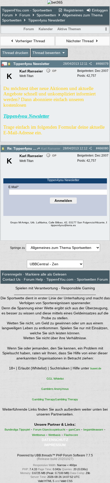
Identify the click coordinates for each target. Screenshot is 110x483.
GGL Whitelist (55, 378)
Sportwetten (46, 15)
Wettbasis (54, 434)
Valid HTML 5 (46, 480)
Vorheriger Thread (29, 41)
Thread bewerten (46, 53)
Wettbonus (39, 434)
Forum (24, 15)
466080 (103, 148)
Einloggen (99, 10)
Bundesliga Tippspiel (17, 429)
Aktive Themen (69, 29)
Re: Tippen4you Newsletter (28, 148)
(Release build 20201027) (55, 459)
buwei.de (95, 368)
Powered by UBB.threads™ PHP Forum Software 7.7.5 (55, 455)
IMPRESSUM (55, 445)
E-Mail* (13, 187)
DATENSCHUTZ (55, 440)
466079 (103, 63)
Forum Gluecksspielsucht (49, 429)
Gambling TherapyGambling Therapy (55, 399)
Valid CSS (66, 480)
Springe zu (17, 248)
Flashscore (71, 434)
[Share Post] (90, 63)
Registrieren (73, 10)
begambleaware (93, 429)
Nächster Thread (80, 41)
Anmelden (63, 201)
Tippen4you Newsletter (31, 64)
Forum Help (33, 279)
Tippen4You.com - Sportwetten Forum (77, 279)
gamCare (74, 429)
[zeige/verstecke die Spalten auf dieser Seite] (106, 29)
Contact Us (11, 279)
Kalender (46, 29)
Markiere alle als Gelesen (46, 274)
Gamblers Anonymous (55, 388)
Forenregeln (12, 274)
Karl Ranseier (50, 148)
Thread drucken (15, 53)
